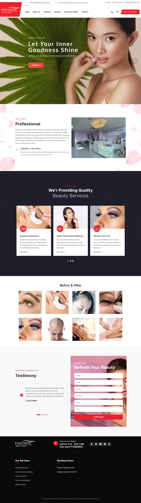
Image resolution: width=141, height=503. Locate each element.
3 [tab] (73, 261)
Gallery (57, 12)
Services (47, 12)
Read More (23, 252)
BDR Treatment (20, 485)
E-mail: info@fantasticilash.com (39, 3)
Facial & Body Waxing (22, 480)
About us (36, 12)
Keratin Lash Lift (21, 476)
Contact (84, 12)
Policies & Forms (71, 12)
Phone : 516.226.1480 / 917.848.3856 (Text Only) (123, 2)
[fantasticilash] (11, 9)
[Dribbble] (139, 5)
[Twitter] (132, 5)
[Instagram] (135, 5)
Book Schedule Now (130, 12)
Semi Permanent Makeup (24, 472)
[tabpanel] (33, 231)
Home (27, 12)
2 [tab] (70, 261)
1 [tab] (68, 261)
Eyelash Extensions (22, 468)
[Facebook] (129, 5)
